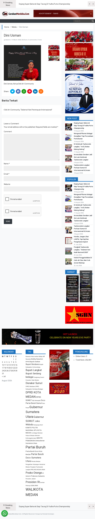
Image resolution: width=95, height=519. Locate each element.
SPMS (36, 485)
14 (12, 365)
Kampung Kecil (38, 425)
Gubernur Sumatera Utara (34, 412)
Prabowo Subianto (38, 476)
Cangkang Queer (39, 377)
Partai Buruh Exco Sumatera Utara (35, 458)
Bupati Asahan (35, 362)
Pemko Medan (36, 461)
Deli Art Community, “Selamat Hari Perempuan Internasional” (28, 110)
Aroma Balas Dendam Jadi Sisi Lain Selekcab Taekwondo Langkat (83, 157)
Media (14, 27)
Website (7, 184)
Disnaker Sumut (34, 383)
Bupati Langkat (34, 370)
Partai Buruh (36, 447)
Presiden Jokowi (31, 479)
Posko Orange (34, 472)
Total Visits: (80, 360)
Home (6, 27)
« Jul (4, 376)
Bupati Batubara (32, 364)
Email (6, 174)
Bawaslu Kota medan (32, 356)
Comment (8, 132)
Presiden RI (33, 482)
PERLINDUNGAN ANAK (38, 469)
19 (7, 368)
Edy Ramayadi (36, 400)
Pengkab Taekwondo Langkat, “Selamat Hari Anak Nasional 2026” (82, 249)
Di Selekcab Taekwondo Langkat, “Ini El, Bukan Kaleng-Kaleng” (82, 146)
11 (5, 365)
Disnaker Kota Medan (32, 380)
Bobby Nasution (37, 359)
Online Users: (81, 356)
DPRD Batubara (30, 386)
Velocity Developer (48, 514)
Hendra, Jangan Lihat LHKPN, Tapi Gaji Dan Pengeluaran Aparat (81, 239)
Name (7, 164)
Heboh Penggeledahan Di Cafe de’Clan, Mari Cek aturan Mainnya (83, 260)
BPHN (27, 362)
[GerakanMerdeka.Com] (16, 13)
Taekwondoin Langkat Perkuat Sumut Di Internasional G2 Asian (82, 167)
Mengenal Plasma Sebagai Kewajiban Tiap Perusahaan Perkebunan (83, 136)
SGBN (32, 485)
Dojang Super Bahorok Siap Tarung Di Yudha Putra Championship (44, 4)
